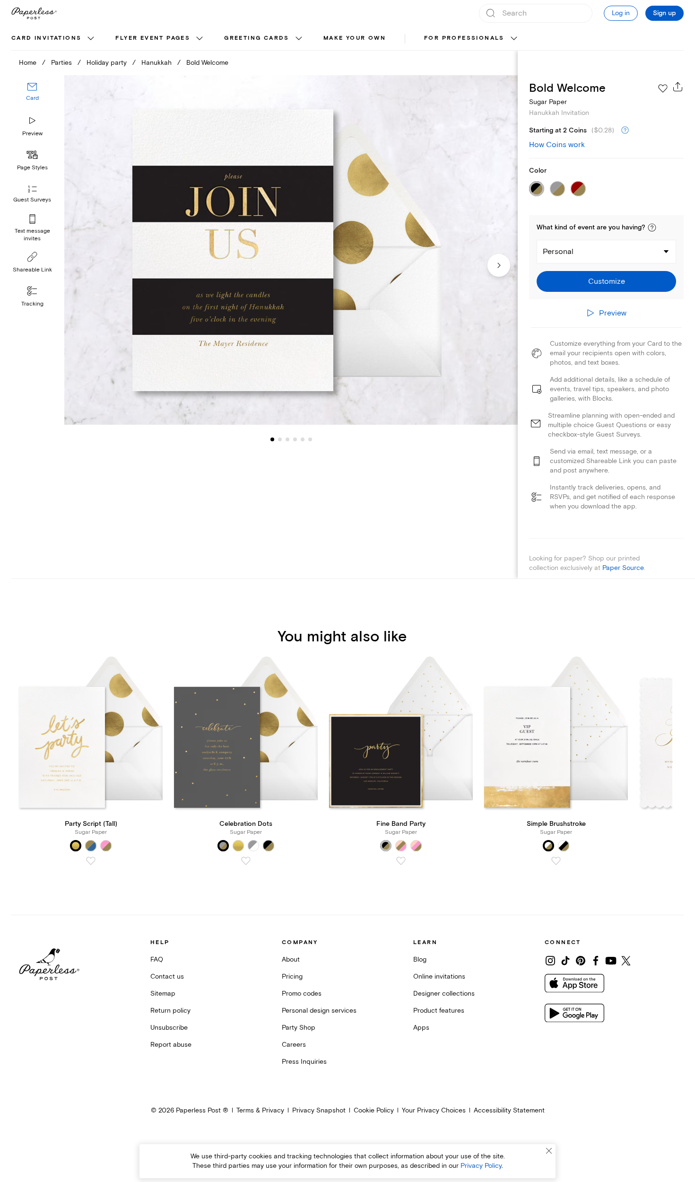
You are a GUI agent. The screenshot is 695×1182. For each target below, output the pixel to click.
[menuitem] (53, 38)
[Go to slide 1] (272, 439)
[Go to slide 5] (295, 439)
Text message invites (32, 235)
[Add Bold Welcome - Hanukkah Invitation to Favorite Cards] (663, 88)
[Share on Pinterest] (580, 960)
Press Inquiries (304, 1062)
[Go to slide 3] (280, 439)
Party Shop (298, 1028)
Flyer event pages (152, 38)
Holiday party (107, 63)
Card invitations (46, 38)
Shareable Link (32, 269)
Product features (438, 1011)
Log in (621, 13)
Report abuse (170, 1045)
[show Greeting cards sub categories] (298, 39)
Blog (419, 959)
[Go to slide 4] (287, 439)
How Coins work (557, 144)
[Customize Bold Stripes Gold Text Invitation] (291, 250)
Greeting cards (256, 38)
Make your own (354, 38)
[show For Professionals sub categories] (514, 39)
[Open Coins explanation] (625, 130)
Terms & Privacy (260, 1110)
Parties (61, 63)
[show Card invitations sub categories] (90, 39)
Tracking (32, 303)
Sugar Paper (548, 102)
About (291, 959)
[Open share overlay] (678, 86)
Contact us (167, 976)
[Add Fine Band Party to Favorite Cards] (401, 861)
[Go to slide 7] (310, 439)
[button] (652, 227)
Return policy (170, 1011)
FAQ (156, 959)
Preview (32, 133)
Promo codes (301, 993)
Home (27, 63)
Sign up (664, 13)
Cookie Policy (374, 1110)
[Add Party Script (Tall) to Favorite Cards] (90, 861)
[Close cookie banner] (549, 1150)
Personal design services (319, 1011)
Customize (606, 281)
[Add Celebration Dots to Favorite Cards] (246, 861)
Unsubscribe (169, 1028)
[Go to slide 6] (302, 439)
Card (32, 98)
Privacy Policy (481, 1166)
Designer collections (444, 993)
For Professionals (464, 38)
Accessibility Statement (509, 1110)
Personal (558, 251)
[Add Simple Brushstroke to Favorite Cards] (556, 861)
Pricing (292, 976)
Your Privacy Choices (434, 1110)
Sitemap (162, 993)
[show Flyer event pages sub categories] (199, 39)
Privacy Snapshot (319, 1110)
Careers (294, 1045)
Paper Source (623, 568)
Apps (421, 1028)
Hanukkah (156, 63)
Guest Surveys (32, 199)
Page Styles (32, 167)
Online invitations (439, 976)
